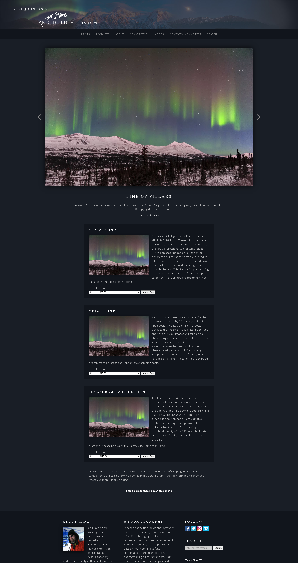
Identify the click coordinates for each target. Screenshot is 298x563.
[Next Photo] (257, 125)
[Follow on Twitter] (193, 529)
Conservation (139, 34)
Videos (159, 34)
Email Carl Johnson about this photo (149, 490)
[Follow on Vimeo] (206, 529)
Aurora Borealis (150, 215)
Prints (85, 34)
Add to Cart (148, 292)
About (119, 34)
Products (103, 34)
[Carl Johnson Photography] (50, 25)
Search (212, 34)
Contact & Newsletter (185, 34)
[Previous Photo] (41, 125)
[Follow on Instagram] (199, 529)
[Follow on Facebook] (187, 529)
